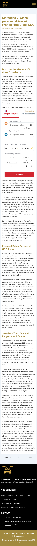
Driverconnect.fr (18, 536)
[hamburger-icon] (33, 4)
